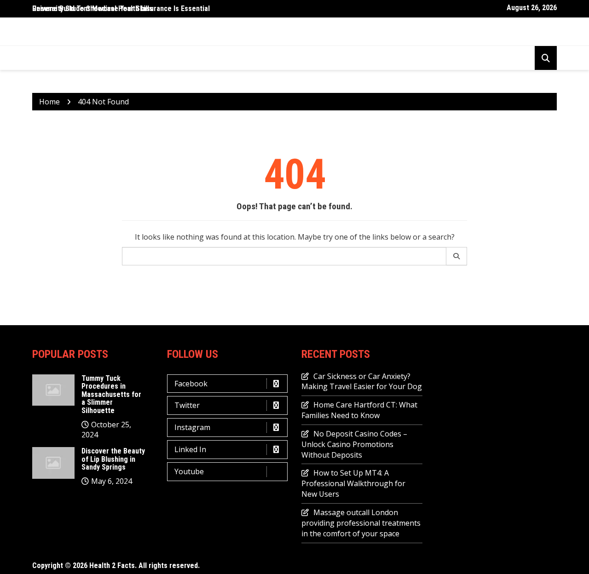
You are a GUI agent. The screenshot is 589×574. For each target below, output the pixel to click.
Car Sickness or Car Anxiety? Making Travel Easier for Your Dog (361, 381)
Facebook (191, 384)
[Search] (456, 256)
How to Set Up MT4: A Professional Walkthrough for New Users (353, 483)
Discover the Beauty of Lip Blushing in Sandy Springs (113, 459)
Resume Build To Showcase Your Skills (92, 8)
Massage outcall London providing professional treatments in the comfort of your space (361, 523)
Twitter (187, 405)
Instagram (192, 427)
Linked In (190, 449)
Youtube (189, 471)
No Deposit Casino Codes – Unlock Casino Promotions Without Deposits (354, 444)
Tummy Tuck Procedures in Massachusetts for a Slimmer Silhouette (111, 394)
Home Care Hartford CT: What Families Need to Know (359, 410)
